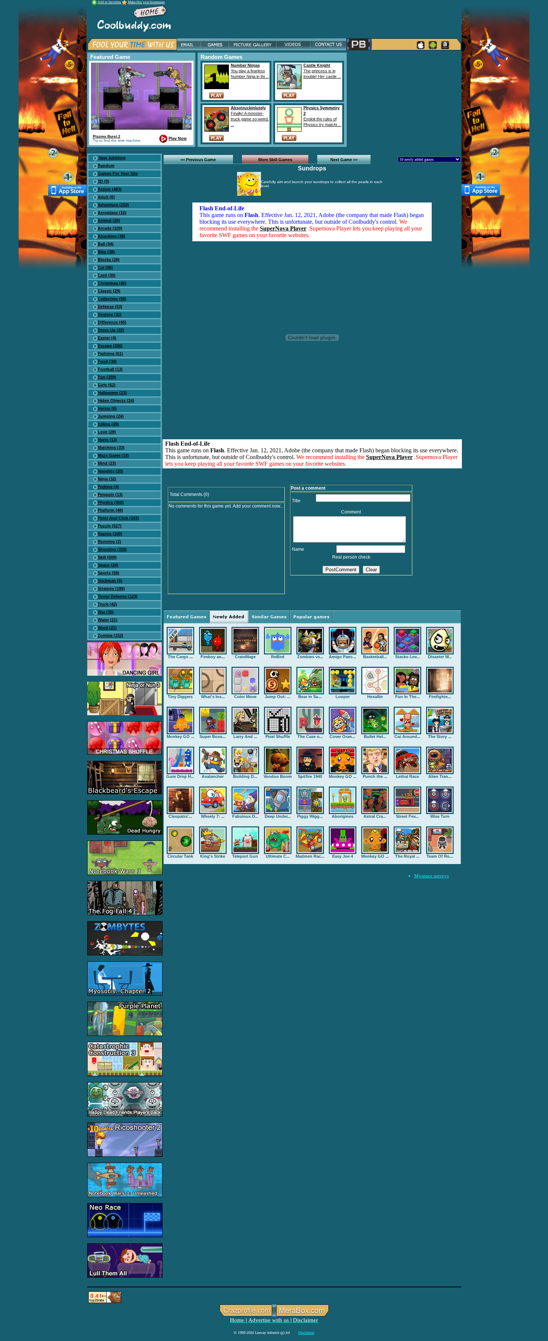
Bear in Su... (310, 696)
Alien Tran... (439, 776)
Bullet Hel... (375, 736)
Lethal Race (407, 776)
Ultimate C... (278, 856)
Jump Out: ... (277, 696)
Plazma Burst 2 (106, 136)
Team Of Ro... (439, 856)
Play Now (178, 138)
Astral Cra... (374, 816)
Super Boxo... (212, 736)
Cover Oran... (342, 736)
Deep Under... (278, 816)
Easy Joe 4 (342, 856)
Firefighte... (440, 696)
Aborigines (342, 816)
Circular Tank (180, 856)
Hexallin (375, 696)
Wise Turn (440, 816)
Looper (343, 696)
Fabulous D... (245, 816)
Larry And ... (245, 736)
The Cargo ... (180, 656)
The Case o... (310, 736)
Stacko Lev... (407, 656)
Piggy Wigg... (310, 816)
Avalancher (213, 776)
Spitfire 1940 (310, 776)
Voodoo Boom (278, 776)
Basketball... (375, 656)
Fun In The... (407, 696)
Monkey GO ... (180, 736)
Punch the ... (375, 776)
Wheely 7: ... (212, 816)
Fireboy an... (213, 656)
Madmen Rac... (310, 856)
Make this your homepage (146, 2)
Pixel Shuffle (277, 736)
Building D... (245, 776)
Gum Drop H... (180, 776)
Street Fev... (407, 816)
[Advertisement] (405, 99)
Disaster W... (440, 656)
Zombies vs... (310, 656)
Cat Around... (407, 736)
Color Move (245, 696)
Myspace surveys (431, 876)
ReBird (277, 656)
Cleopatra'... (180, 816)
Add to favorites (110, 2)
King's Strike (212, 856)
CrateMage (245, 656)
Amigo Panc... (342, 656)
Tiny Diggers (180, 696)
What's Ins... (213, 696)
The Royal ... (407, 856)
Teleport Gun (245, 856)
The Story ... (439, 736)
